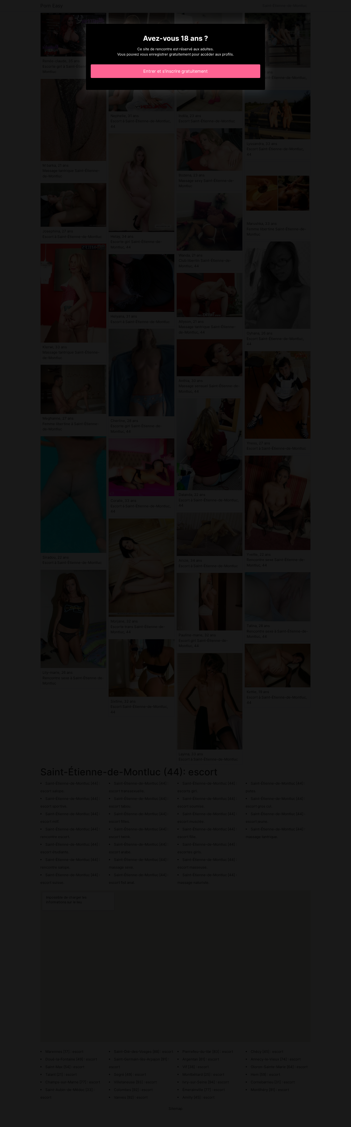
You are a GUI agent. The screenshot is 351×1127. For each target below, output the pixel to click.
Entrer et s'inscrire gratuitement (175, 71)
